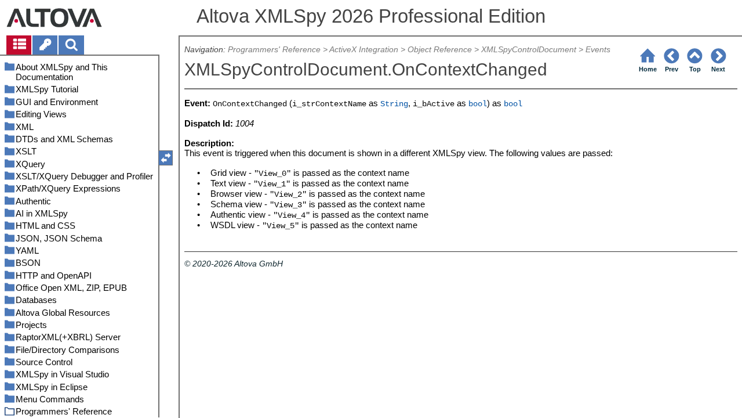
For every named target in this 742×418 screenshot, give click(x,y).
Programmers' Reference (274, 49)
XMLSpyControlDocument (528, 49)
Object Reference (440, 49)
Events (597, 49)
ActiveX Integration (363, 49)
